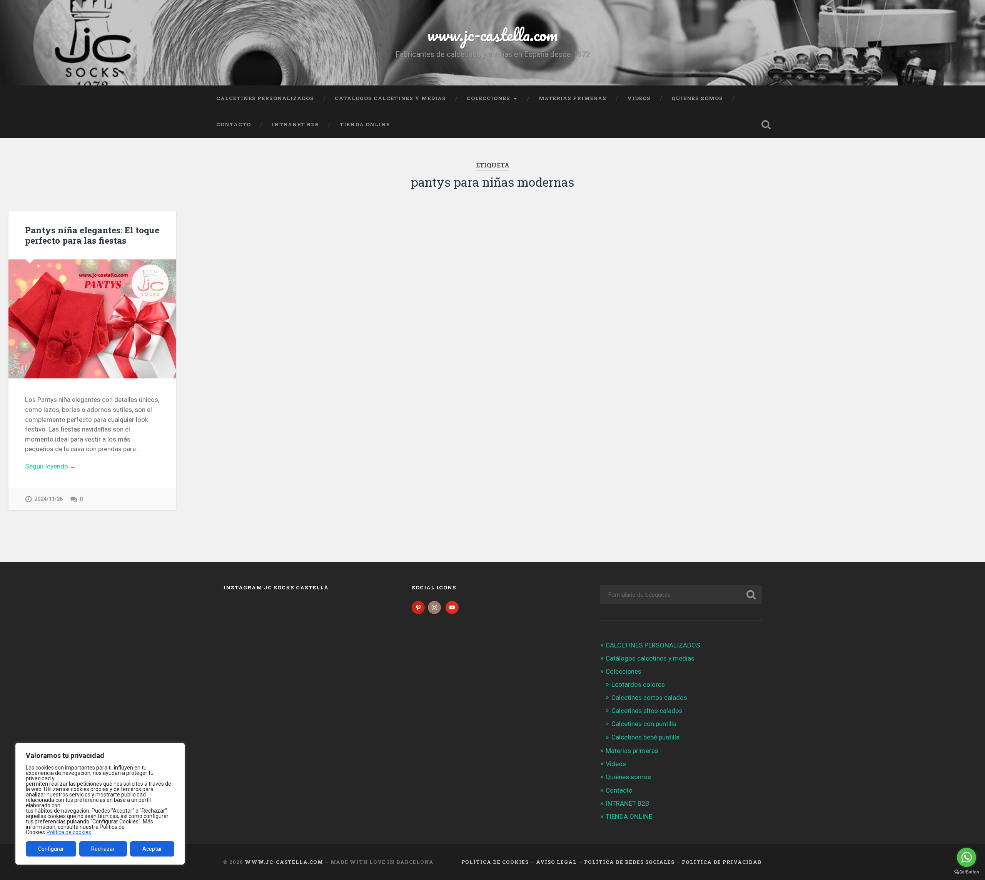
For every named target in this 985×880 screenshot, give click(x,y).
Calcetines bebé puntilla (645, 737)
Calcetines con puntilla (643, 724)
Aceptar (152, 849)
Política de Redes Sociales (629, 862)
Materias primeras (572, 98)
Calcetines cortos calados (649, 697)
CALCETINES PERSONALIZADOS (265, 98)
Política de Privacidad (722, 862)
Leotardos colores (638, 684)
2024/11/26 (48, 499)
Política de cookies (69, 832)
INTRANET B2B (295, 124)
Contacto (233, 124)
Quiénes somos (697, 98)
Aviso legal (556, 862)
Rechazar (103, 849)
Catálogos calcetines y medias (390, 98)
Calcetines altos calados (647, 710)
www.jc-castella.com (492, 34)
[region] (100, 804)
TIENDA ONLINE (365, 124)
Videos (639, 98)
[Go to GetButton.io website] (966, 872)
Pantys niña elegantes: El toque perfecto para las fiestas (92, 235)
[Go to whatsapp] (966, 857)
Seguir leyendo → (50, 466)
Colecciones (488, 98)
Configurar (51, 849)
